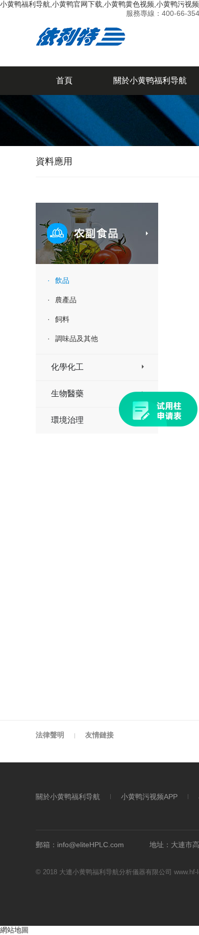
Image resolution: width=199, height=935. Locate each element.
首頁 (64, 80)
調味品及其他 (72, 338)
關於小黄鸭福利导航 (68, 797)
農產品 (62, 300)
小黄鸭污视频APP (149, 797)
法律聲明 (50, 735)
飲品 (58, 280)
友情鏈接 (99, 735)
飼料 (58, 319)
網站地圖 (14, 930)
